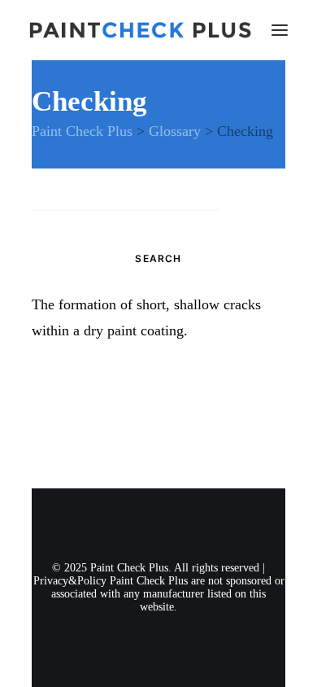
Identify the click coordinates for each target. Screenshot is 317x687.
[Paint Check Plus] (140, 30)
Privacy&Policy (69, 581)
